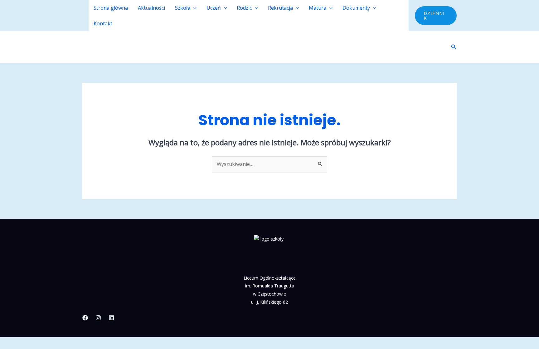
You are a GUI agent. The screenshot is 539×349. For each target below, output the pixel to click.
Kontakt (103, 23)
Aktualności (151, 7)
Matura (317, 7)
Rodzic (244, 7)
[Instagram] (98, 318)
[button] (193, 7)
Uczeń (213, 7)
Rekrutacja (280, 7)
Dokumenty (356, 7)
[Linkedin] (111, 318)
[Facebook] (85, 318)
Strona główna (111, 7)
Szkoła (182, 7)
